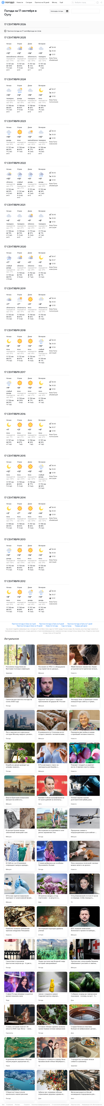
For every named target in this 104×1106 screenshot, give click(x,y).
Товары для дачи (81, 626)
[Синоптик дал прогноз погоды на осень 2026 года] (19, 692)
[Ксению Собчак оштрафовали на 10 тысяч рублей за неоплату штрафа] (52, 790)
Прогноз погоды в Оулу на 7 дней (79, 624)
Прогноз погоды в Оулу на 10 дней (29, 626)
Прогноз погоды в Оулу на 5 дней (51, 624)
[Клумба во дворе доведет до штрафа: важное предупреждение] (19, 758)
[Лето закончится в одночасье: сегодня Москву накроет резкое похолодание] (19, 725)
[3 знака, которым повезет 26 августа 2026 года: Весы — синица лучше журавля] (19, 1019)
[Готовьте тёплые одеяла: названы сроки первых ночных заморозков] (52, 1019)
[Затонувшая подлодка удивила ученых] (52, 921)
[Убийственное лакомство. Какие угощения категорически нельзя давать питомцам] (84, 660)
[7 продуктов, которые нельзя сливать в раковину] (84, 1052)
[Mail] (3, 2)
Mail (3, 1104)
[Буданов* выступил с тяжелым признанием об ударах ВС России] (52, 692)
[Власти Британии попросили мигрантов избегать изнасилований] (19, 790)
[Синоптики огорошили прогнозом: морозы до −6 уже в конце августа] (19, 954)
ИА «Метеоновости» (96, 1104)
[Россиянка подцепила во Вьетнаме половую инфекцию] (19, 660)
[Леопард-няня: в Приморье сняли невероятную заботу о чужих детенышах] (84, 692)
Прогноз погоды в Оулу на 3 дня (24, 624)
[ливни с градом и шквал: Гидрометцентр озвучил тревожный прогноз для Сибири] (52, 987)
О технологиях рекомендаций (60, 1104)
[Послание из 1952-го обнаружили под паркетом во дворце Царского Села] (52, 660)
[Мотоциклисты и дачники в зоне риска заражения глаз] (52, 823)
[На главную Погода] (9, 2)
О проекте (27, 1104)
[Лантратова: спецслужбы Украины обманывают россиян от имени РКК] (84, 954)
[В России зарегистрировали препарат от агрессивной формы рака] (19, 889)
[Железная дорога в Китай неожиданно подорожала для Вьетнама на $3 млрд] (84, 1085)
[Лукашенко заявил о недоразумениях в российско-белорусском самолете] (84, 823)
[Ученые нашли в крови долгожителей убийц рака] (84, 790)
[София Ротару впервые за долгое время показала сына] (19, 987)
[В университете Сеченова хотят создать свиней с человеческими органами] (52, 725)
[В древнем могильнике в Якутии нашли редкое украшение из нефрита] (19, 1052)
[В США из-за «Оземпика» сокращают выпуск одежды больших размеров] (19, 856)
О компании (9, 1104)
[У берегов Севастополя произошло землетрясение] (19, 1085)
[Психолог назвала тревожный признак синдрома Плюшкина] (19, 921)
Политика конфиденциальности (41, 1104)
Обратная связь (75, 1104)
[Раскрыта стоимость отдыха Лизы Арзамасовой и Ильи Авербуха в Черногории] (52, 1052)
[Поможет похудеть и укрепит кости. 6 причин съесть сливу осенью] (84, 758)
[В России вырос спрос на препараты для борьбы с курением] (52, 758)
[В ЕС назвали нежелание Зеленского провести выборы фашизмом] (84, 921)
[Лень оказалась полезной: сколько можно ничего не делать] (84, 856)
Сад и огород (66, 626)
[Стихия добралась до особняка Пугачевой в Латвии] (52, 856)
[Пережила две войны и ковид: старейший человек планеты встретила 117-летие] (84, 725)
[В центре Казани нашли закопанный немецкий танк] (19, 823)
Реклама (17, 1104)
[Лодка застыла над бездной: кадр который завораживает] (52, 954)
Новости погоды (52, 626)
